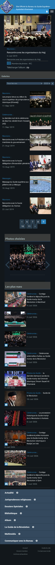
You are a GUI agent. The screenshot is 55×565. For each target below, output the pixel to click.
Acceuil (25, 548)
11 (29, 226)
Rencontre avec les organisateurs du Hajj (26, 52)
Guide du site (46, 548)
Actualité (9, 492)
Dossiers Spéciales (14, 506)
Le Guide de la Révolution (17, 527)
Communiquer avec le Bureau (19, 541)
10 (22, 226)
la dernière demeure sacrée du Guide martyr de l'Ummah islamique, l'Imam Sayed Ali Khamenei (38, 378)
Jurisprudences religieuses (18, 499)
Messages (6, 178)
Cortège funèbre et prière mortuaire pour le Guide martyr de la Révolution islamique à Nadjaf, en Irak (38, 438)
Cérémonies (7, 115)
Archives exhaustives (20, 554)
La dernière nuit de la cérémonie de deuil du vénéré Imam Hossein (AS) (16, 121)
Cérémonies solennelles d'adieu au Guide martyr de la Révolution (38, 356)
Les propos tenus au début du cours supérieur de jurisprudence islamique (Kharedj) (15, 99)
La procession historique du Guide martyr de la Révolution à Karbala (38, 415)
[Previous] (22, 221)
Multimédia (10, 534)
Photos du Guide (33, 373)
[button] (52, 11)
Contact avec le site (44, 551)
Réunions (11, 49)
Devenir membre (22, 551)
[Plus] (9, 64)
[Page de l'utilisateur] (47, 11)
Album (8, 520)
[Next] (35, 226)
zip (27, 67)
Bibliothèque (11, 513)
